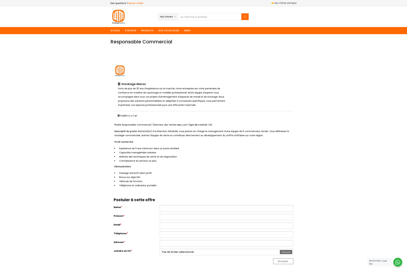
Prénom (119, 216)
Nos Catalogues (169, 30)
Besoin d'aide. (136, 3)
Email (118, 224)
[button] (168, 16)
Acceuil (115, 30)
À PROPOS (130, 30)
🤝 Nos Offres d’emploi (284, 3)
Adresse (119, 242)
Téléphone (121, 233)
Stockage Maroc (133, 84)
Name (118, 207)
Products (147, 30)
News (187, 30)
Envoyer (283, 261)
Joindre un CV (123, 251)
